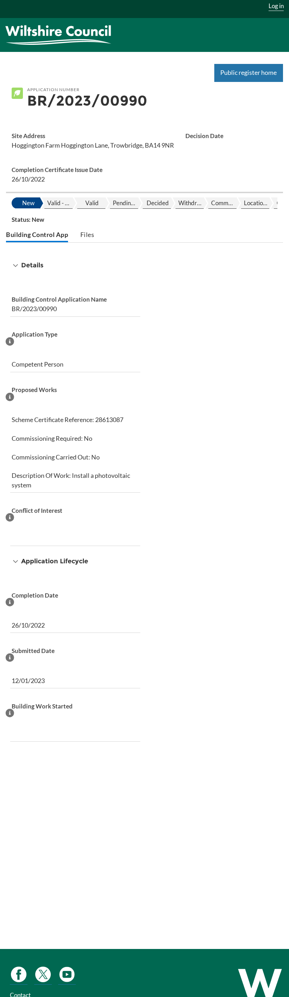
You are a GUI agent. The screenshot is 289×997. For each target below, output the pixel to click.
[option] (27, 203)
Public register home (248, 72)
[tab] (37, 235)
